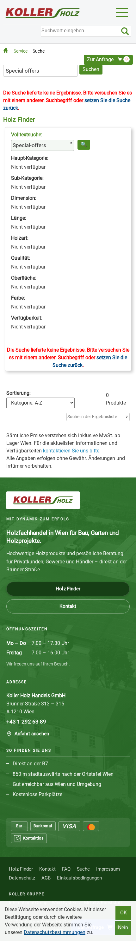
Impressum (108, 869)
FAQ (66, 869)
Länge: (18, 218)
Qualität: (20, 258)
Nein (123, 928)
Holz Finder (68, 589)
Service (21, 51)
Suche (39, 51)
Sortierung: (18, 393)
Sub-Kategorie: (27, 178)
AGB (46, 878)
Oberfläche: (23, 278)
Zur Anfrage (107, 59)
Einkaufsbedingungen (79, 878)
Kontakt (67, 606)
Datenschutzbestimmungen (54, 932)
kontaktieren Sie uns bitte (71, 451)
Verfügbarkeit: (26, 318)
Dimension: (23, 198)
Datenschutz (22, 878)
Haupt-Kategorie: (29, 158)
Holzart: (19, 238)
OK (123, 913)
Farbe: (18, 298)
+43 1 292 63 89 (26, 721)
